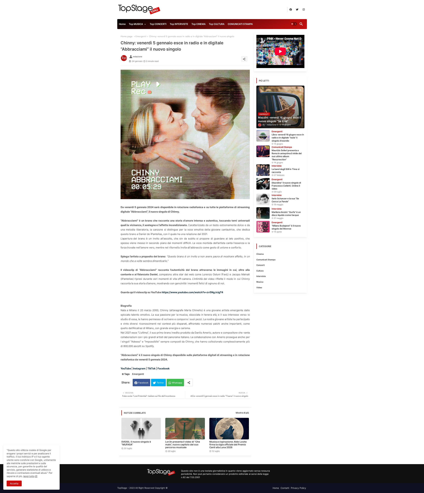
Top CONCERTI (158, 24)
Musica (259, 282)
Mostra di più (242, 412)
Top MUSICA (136, 24)
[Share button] (189, 382)
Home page (126, 36)
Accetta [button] (14, 483)
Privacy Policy (298, 488)
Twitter (160, 382)
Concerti (260, 265)
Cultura (260, 270)
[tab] (122, 25)
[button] (294, 24)
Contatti (285, 488)
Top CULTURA (216, 24)
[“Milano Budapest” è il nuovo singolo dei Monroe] (263, 226)
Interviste (261, 276)
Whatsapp (177, 382)
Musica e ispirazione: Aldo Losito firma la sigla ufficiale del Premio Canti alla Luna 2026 (228, 444)
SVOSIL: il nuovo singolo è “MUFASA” (136, 443)
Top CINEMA (198, 24)
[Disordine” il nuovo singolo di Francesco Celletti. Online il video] (263, 184)
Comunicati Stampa (265, 259)
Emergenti (140, 36)
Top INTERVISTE (179, 24)
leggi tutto (28, 476)
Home (122, 24)
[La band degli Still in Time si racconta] (263, 170)
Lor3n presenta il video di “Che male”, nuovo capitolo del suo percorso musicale (182, 444)
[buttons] (291, 9)
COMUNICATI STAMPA (240, 24)
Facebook (143, 382)
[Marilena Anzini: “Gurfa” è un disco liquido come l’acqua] (263, 213)
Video (259, 287)
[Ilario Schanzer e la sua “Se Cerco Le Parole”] (263, 199)
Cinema (260, 254)
